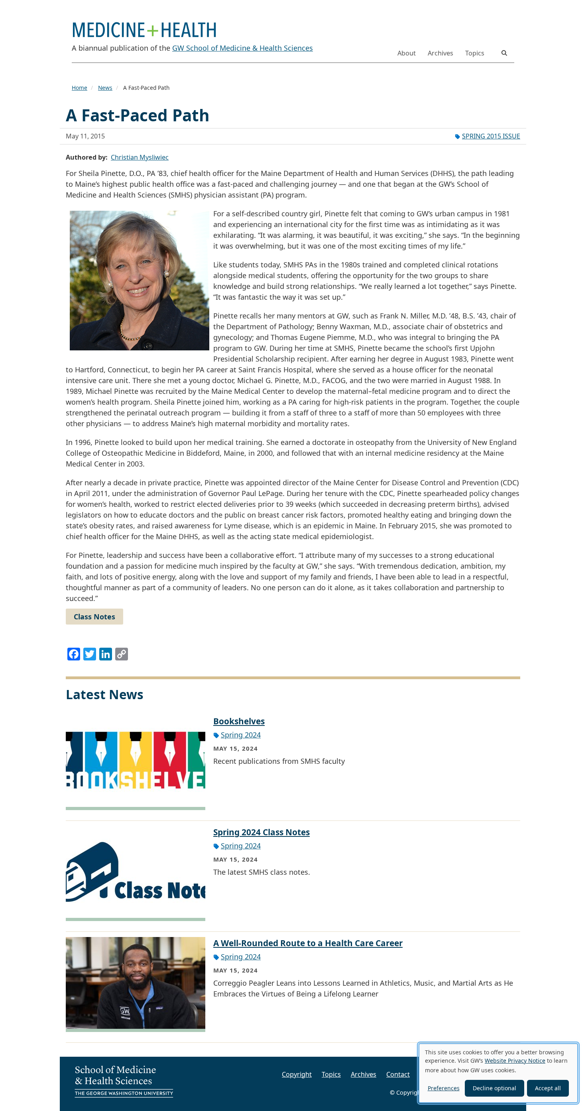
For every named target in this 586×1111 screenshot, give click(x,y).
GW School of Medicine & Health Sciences (242, 48)
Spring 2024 (241, 734)
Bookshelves (239, 721)
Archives (440, 53)
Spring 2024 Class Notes (261, 832)
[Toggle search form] (504, 53)
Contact (398, 1074)
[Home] (147, 25)
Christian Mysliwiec (140, 157)
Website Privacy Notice (515, 1060)
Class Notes (94, 616)
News (105, 87)
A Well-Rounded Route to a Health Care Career (308, 943)
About (406, 53)
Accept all (548, 1088)
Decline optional (494, 1088)
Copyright (297, 1074)
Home (79, 87)
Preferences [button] (444, 1088)
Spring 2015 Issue (491, 136)
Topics (474, 53)
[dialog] (498, 1073)
